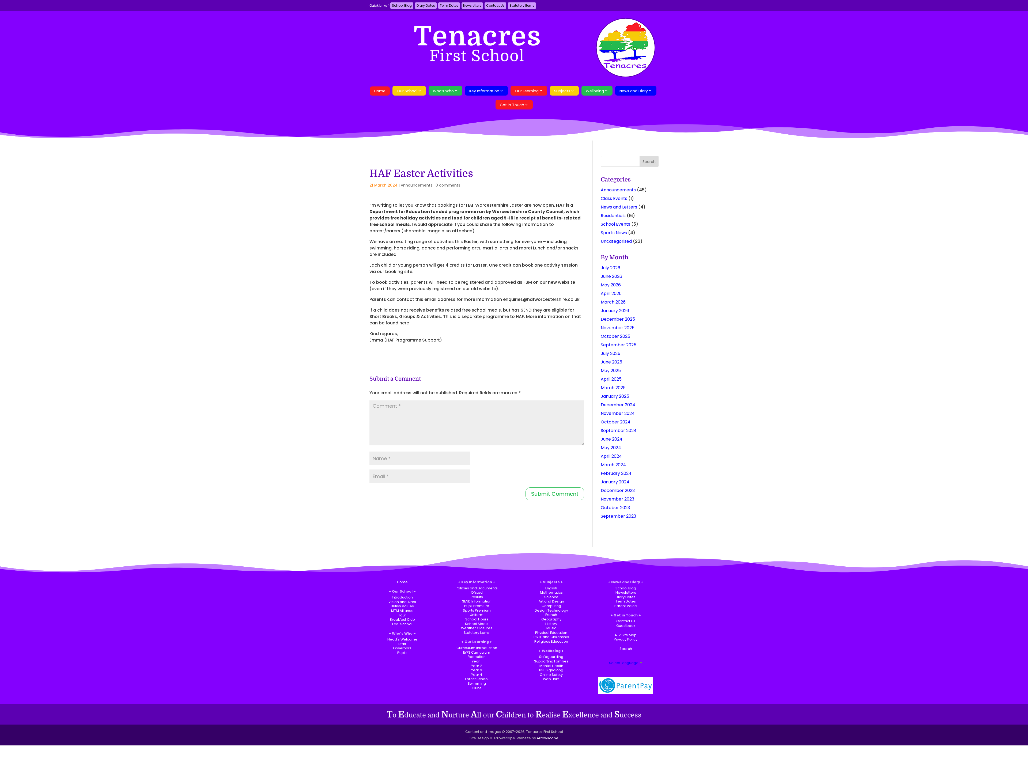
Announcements (416, 185)
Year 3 (476, 670)
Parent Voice (625, 606)
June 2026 (611, 276)
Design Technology (551, 610)
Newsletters (472, 5)
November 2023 (617, 499)
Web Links (551, 679)
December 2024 (618, 405)
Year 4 (476, 674)
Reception (477, 656)
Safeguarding (551, 656)
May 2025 (611, 370)
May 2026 (611, 285)
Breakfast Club (402, 619)
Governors (402, 648)
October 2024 (615, 422)
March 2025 (613, 388)
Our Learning (527, 91)
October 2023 (615, 508)
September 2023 (618, 516)
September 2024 (619, 430)
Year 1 (477, 661)
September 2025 (618, 345)
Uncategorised (616, 241)
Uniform (476, 614)
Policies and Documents (477, 588)
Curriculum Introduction (476, 648)
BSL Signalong (551, 670)
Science (551, 597)
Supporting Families (551, 661)
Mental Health (551, 666)
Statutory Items (521, 5)
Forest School (477, 679)
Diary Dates (426, 5)
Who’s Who (443, 91)
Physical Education (551, 632)
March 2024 (613, 465)
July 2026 (610, 268)
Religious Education (551, 641)
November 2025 (617, 328)
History (551, 624)
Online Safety (551, 674)
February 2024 (616, 473)
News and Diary (633, 91)
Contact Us (495, 5)
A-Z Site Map (626, 635)
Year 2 (476, 666)
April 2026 (611, 293)
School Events (615, 224)
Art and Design (551, 601)
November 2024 (618, 413)
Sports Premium (477, 610)
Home (380, 91)
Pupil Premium (476, 606)
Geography (551, 619)
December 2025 (618, 319)
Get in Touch (512, 105)
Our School (407, 91)
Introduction (402, 597)
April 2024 (611, 456)
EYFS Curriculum (476, 652)
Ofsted (477, 592)
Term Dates (449, 5)
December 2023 (618, 490)
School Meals (476, 624)
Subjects (562, 91)
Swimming (477, 683)
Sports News (614, 233)
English (551, 588)
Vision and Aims (402, 602)
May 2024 (611, 448)
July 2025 (610, 353)
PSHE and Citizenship (551, 637)
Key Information (484, 91)
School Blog (402, 5)
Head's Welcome (402, 639)
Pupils (402, 652)
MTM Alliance (402, 610)
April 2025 (611, 379)
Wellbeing (595, 91)
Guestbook (625, 625)
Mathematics (551, 592)
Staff (402, 644)
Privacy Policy (625, 639)
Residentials (613, 216)
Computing (551, 606)
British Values (402, 606)
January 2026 (615, 311)
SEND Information (477, 601)
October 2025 (615, 336)
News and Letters (619, 207)
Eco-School (402, 624)
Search (625, 648)
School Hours (476, 619)
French (551, 614)
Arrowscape (547, 738)
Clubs (477, 688)
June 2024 (611, 439)
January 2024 (615, 482)
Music (551, 628)
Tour (402, 615)
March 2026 (613, 302)
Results (477, 597)
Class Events (614, 198)
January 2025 (615, 396)
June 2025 (611, 362)
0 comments (448, 185)
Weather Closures (476, 628)
